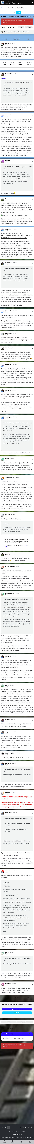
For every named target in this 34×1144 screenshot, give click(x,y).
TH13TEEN (8, 161)
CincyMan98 (8, 333)
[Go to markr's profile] (2, 459)
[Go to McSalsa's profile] (2, 199)
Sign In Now (17, 1013)
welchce (7, 514)
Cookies (18, 1132)
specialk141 (8, 262)
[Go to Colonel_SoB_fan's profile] (2, 753)
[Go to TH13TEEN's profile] (2, 161)
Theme (14, 1134)
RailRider (7, 792)
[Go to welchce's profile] (2, 515)
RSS (24, 1132)
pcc (6, 347)
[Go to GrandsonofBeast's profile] (2, 567)
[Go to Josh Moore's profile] (2, 813)
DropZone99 (8, 732)
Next (28, 39)
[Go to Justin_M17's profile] (2, 554)
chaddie (7, 719)
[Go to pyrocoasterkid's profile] (2, 594)
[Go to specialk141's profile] (2, 263)
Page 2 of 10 (16, 39)
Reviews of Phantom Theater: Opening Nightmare (14, 21)
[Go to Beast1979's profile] (2, 984)
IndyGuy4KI (8, 417)
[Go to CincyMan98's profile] (2, 334)
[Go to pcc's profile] (2, 348)
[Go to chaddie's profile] (2, 720)
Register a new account (17, 1009)
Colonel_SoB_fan (9, 753)
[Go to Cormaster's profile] (2, 44)
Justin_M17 (8, 554)
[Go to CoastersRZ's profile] (2, 115)
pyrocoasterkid (9, 593)
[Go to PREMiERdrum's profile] (2, 871)
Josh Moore (8, 812)
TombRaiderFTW (9, 477)
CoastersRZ (8, 115)
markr (7, 458)
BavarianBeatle (8, 32)
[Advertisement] (17, 1068)
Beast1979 (8, 983)
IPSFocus (19, 1134)
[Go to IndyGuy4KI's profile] (2, 417)
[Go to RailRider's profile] (2, 793)
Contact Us (11, 1132)
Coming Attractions (23, 32)
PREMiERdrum (9, 871)
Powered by (25, 1137)
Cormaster (8, 43)
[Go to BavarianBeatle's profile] (2, 32)
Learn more (3, 3)
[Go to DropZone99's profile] (2, 732)
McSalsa (7, 199)
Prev (6, 39)
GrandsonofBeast (10, 566)
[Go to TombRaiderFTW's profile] (2, 478)
